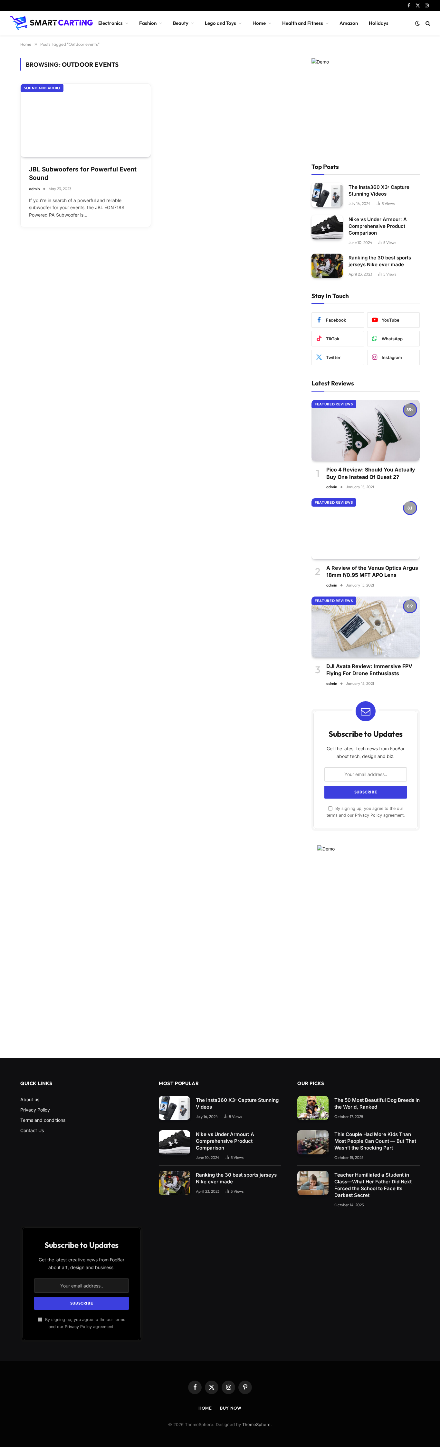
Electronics (110, 23)
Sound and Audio (42, 88)
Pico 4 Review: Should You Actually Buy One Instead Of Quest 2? (370, 473)
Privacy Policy (368, 815)
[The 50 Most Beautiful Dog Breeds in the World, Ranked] (313, 1108)
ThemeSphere (256, 1424)
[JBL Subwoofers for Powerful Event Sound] (86, 120)
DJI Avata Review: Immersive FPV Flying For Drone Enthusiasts (369, 669)
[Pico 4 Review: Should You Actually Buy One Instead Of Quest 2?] (365, 430)
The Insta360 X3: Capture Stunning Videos (379, 190)
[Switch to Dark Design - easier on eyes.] (417, 23)
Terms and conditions (42, 1120)
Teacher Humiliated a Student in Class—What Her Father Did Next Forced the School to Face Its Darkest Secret (373, 1185)
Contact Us (32, 1130)
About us (29, 1099)
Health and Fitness (302, 23)
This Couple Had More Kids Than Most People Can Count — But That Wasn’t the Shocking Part (375, 1141)
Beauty (180, 23)
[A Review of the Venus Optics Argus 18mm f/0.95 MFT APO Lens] (365, 528)
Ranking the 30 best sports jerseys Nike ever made (380, 261)
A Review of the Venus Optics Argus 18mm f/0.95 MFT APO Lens (372, 571)
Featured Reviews (334, 404)
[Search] (427, 23)
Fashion (148, 23)
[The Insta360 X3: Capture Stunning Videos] (327, 195)
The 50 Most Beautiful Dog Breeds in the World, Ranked (377, 1103)
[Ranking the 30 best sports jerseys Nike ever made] (327, 266)
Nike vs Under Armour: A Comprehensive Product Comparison (378, 226)
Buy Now (231, 1408)
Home (259, 23)
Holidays (378, 23)
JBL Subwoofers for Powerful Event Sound (83, 174)
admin (34, 188)
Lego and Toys (220, 23)
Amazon (349, 23)
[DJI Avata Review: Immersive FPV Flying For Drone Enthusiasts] (365, 627)
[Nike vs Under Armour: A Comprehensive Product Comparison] (327, 227)
